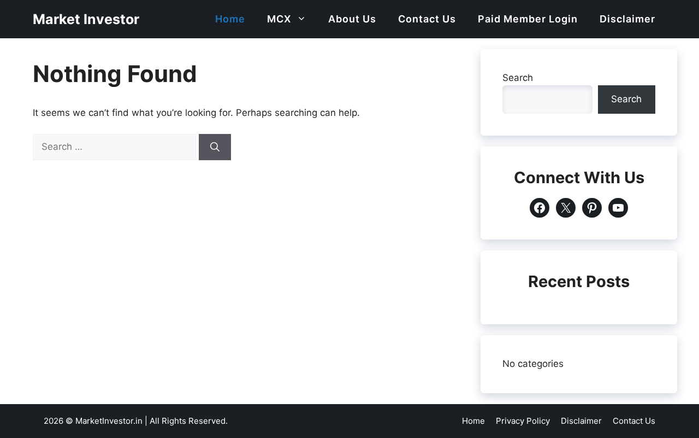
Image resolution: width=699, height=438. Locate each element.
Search (517, 77)
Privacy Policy (523, 421)
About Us (352, 19)
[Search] (215, 147)
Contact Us (427, 19)
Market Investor (86, 19)
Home (230, 19)
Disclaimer (627, 19)
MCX (279, 19)
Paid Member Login (528, 19)
